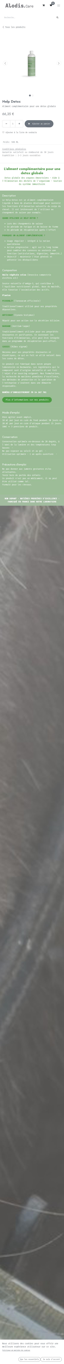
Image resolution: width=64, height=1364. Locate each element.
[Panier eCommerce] (44, 5)
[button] (5, 63)
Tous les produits (15, 27)
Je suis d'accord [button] (51, 1359)
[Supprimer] (6, 123)
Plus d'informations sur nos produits (27, 399)
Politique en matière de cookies (16, 1350)
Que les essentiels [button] (29, 1359)
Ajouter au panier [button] (40, 124)
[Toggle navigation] (59, 5)
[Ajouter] (19, 123)
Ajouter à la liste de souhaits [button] (21, 132)
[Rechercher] (57, 17)
